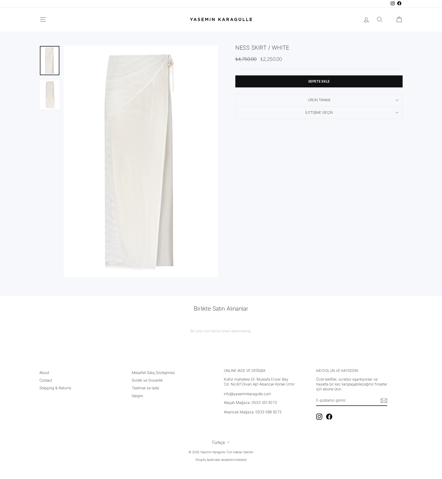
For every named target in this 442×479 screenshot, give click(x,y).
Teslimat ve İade (145, 388)
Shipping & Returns (55, 388)
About (44, 372)
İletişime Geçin (319, 112)
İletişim (137, 396)
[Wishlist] (389, 19)
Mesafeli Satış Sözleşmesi (153, 372)
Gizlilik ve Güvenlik (147, 380)
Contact (45, 380)
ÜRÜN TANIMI (319, 100)
